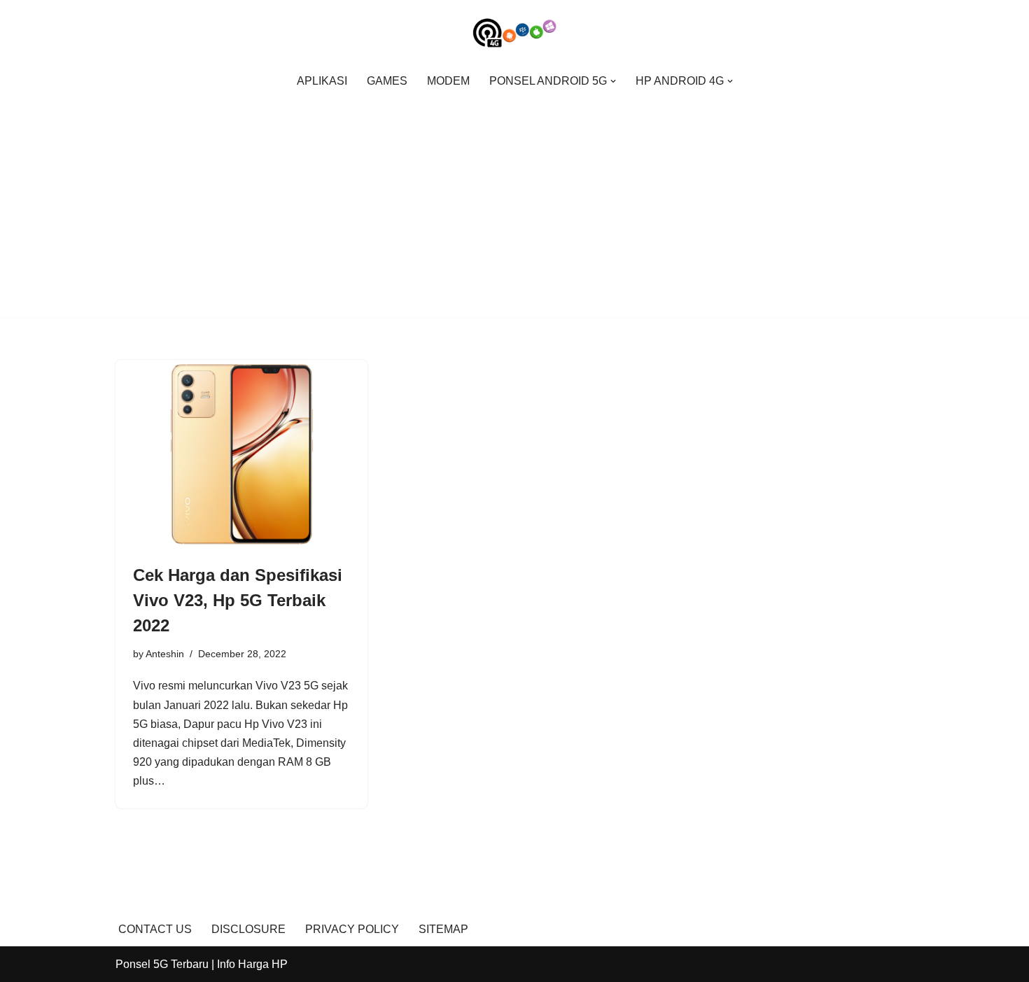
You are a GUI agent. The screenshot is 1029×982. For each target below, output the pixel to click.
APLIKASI (322, 81)
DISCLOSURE (248, 929)
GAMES (387, 81)
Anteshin (165, 653)
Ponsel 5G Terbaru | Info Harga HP (201, 964)
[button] (613, 81)
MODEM (448, 81)
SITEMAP (443, 929)
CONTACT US (155, 929)
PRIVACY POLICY (352, 929)
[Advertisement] (514, 201)
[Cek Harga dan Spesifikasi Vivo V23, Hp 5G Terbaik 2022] (241, 454)
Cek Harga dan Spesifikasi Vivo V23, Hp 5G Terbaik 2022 (237, 600)
